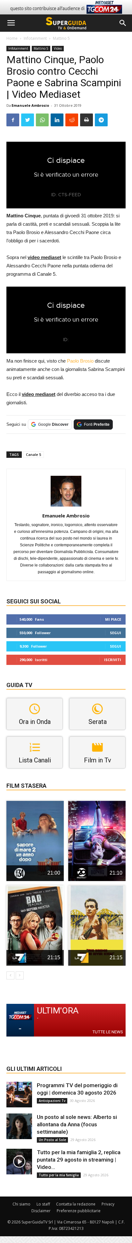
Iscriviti (112, 659)
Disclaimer (41, 1211)
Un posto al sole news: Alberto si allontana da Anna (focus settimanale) (77, 1124)
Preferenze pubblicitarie (79, 1211)
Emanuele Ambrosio (30, 105)
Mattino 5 (61, 38)
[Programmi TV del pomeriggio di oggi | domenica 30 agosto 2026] (19, 1094)
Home (12, 38)
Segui (115, 632)
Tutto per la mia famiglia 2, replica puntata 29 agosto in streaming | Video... (78, 1159)
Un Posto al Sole (52, 1140)
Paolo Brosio (80, 361)
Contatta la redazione (75, 1204)
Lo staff (43, 1204)
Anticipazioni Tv (52, 1100)
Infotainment (35, 38)
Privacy (108, 1204)
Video (58, 48)
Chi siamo (21, 1204)
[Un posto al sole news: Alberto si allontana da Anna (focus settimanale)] (19, 1126)
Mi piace (113, 619)
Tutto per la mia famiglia (59, 1175)
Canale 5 (33, 454)
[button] (123, 23)
